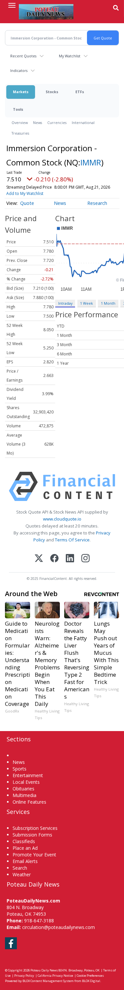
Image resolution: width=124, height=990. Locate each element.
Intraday (65, 303)
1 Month (108, 303)
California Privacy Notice (55, 975)
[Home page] (46, 12)
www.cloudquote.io (62, 519)
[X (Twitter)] (39, 558)
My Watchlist (69, 55)
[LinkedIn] (70, 558)
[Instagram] (85, 558)
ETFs (79, 91)
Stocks (52, 91)
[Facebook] (54, 558)
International (83, 122)
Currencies (56, 122)
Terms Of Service (72, 540)
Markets (20, 91)
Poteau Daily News (44, 970)
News (37, 122)
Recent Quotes (23, 55)
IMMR (90, 162)
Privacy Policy (24, 975)
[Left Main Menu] (12, 5)
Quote (27, 203)
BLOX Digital (91, 981)
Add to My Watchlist (24, 193)
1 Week (86, 303)
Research (97, 203)
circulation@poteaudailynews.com (58, 927)
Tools (18, 109)
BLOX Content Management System (48, 981)
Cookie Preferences (90, 975)
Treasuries (20, 133)
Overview (20, 122)
